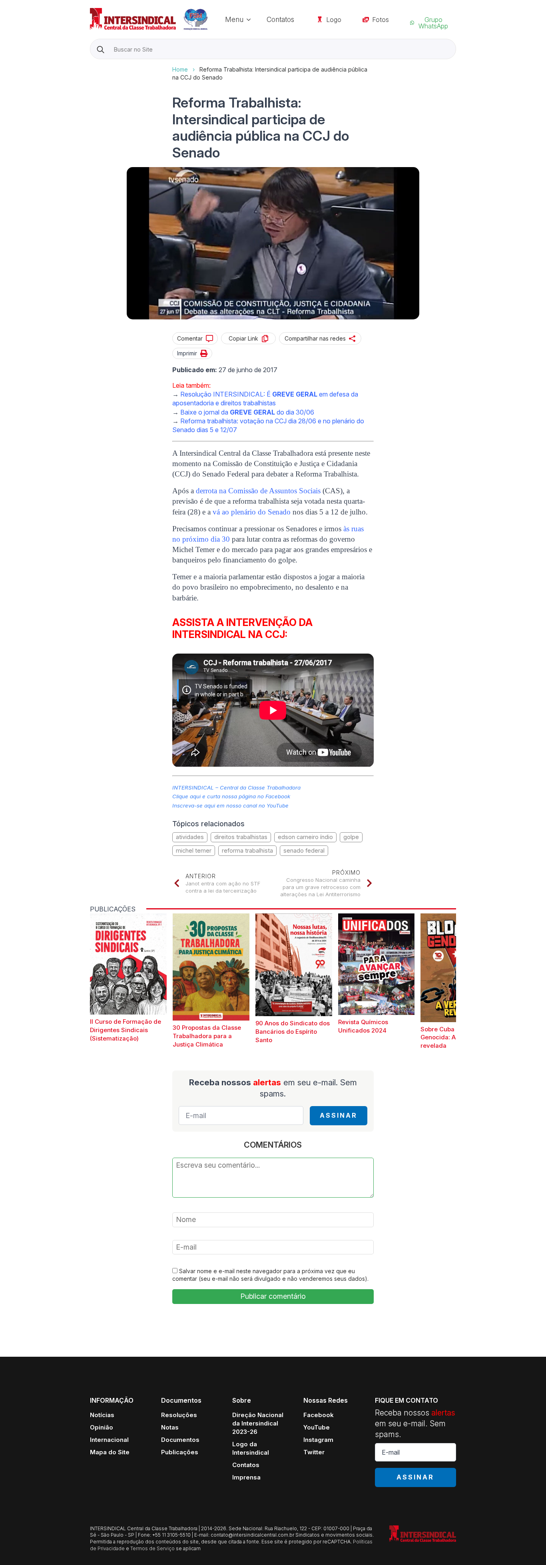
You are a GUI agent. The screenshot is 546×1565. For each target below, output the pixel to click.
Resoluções (179, 1415)
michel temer (193, 850)
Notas (170, 1427)
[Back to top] (526, 1545)
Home (180, 69)
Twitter (314, 1452)
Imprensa (246, 1477)
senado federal (304, 850)
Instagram (318, 1439)
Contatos (280, 19)
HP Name (91, 65)
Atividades (190, 836)
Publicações (179, 1452)
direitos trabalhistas (240, 836)
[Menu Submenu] (251, 19)
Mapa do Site (110, 1452)
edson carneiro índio (305, 836)
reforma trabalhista (247, 850)
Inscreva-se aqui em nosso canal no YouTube (230, 805)
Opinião (101, 1427)
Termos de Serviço (152, 1548)
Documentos (180, 1439)
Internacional (109, 1439)
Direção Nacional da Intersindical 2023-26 (257, 1423)
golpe (351, 836)
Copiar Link (243, 338)
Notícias (102, 1415)
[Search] (100, 49)
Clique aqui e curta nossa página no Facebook (231, 796)
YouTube (316, 1427)
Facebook (318, 1415)
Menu (234, 19)
